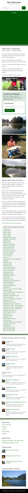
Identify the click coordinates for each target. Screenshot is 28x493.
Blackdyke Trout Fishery (9, 239)
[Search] (24, 7)
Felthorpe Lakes (7, 262)
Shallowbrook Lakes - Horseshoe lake (13, 305)
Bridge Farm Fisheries (9, 244)
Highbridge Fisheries (8, 274)
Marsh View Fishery (8, 284)
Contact (4, 429)
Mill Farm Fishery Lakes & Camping (12, 289)
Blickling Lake (6, 240)
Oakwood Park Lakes (8, 294)
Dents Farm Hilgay (8, 254)
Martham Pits (6, 287)
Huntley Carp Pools (8, 279)
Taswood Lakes (7, 320)
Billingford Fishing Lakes (9, 237)
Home (3, 50)
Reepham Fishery (7, 300)
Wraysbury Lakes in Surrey (13, 455)
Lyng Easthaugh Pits (8, 282)
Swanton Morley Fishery (9, 318)
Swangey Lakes (7, 317)
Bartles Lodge (7, 234)
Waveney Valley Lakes (9, 327)
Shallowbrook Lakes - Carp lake (11, 303)
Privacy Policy (5, 431)
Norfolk (8, 50)
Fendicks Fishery (7, 265)
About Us (4, 427)
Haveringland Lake (8, 272)
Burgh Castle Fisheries (9, 245)
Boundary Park (7, 242)
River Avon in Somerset (12, 450)
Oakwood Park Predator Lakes (11, 295)
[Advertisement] (14, 30)
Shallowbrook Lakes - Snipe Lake (12, 308)
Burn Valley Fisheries (8, 247)
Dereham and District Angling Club (12, 259)
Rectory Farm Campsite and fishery (12, 298)
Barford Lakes (7, 231)
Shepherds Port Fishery (9, 310)
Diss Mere (5, 260)
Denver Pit (6, 257)
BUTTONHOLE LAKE (8, 249)
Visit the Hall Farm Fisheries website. (11, 223)
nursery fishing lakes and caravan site (13, 292)
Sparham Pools (7, 313)
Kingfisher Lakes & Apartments (11, 280)
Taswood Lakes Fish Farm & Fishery (12, 322)
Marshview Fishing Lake (9, 285)
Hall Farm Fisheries (8, 270)
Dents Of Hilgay (7, 255)
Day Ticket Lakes (14, 2)
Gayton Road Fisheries (9, 267)
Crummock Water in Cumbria (11, 469)
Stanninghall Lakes (8, 315)
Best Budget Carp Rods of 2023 (10, 442)
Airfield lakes (6, 229)
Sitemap (4, 433)
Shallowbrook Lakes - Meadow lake (12, 307)
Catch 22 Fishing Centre (9, 250)
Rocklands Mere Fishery (9, 302)
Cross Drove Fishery (8, 252)
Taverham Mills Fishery (9, 323)
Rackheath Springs (8, 297)
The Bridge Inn (7, 325)
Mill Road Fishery (7, 290)
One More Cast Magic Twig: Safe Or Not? (13, 440)
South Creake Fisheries (9, 312)
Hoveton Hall (6, 277)
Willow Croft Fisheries (9, 330)
